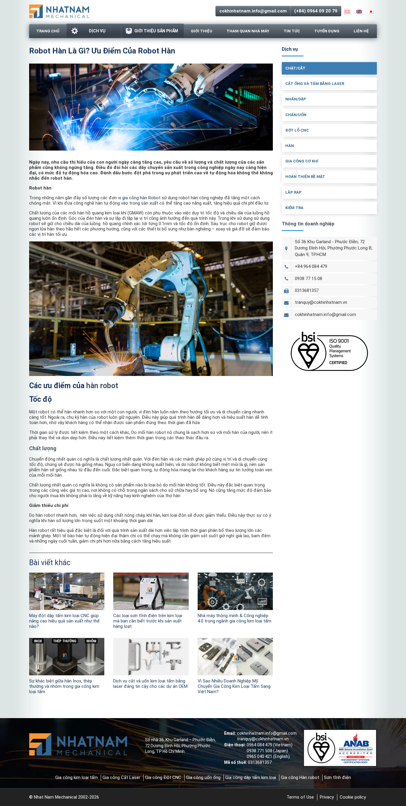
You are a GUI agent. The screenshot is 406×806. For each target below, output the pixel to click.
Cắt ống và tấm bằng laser (314, 83)
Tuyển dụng (326, 31)
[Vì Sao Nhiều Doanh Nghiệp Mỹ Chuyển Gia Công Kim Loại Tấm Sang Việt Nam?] (235, 656)
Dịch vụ (97, 31)
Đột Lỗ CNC (297, 130)
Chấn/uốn (295, 115)
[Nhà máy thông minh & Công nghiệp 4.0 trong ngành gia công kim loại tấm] (235, 591)
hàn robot (102, 385)
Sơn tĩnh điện (337, 777)
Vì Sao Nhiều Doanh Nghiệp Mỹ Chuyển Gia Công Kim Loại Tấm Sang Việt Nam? (234, 686)
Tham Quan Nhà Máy (247, 31)
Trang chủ (47, 31)
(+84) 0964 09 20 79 (315, 11)
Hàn (289, 145)
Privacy (327, 797)
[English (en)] (359, 11)
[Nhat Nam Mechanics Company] (59, 10)
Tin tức (292, 31)
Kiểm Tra (294, 208)
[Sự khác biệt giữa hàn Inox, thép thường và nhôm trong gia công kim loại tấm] (66, 656)
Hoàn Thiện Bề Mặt (305, 176)
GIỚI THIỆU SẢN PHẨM (156, 31)
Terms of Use (300, 797)
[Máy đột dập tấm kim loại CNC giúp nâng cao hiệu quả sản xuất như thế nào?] (66, 591)
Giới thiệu (201, 31)
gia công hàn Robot (141, 197)
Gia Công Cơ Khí (301, 161)
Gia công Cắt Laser (121, 777)
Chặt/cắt (295, 68)
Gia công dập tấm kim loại (250, 777)
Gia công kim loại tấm (76, 777)
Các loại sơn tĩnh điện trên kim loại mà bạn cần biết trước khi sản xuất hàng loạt (147, 621)
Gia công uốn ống (203, 777)
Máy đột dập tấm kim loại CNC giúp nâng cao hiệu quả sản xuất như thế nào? (64, 621)
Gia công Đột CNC (163, 777)
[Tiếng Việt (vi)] (347, 11)
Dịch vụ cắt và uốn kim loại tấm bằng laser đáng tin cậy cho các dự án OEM (150, 683)
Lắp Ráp (293, 192)
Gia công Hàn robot (300, 777)
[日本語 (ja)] (370, 11)
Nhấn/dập (295, 99)
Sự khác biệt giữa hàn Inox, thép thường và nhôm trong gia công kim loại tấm (64, 686)
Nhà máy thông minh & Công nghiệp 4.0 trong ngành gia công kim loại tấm (234, 618)
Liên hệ (361, 31)
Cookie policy (353, 797)
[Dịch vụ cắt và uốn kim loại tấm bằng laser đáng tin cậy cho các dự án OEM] (150, 656)
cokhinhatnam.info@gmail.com (253, 11)
